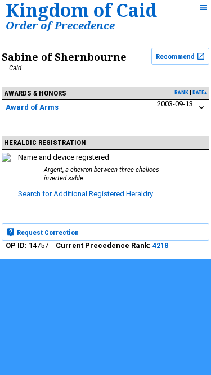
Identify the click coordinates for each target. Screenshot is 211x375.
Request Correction (47, 232)
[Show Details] (201, 107)
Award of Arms (32, 107)
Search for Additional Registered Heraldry (85, 193)
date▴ (199, 92)
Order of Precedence (60, 25)
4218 (160, 245)
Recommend (176, 56)
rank (181, 92)
